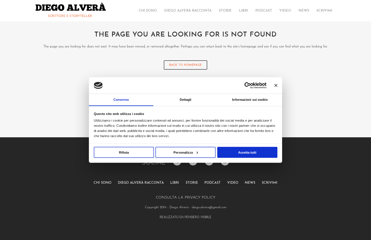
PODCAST (212, 183)
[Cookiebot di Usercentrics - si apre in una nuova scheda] (247, 85)
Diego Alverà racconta (141, 183)
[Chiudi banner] (275, 85)
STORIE (192, 183)
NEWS (250, 183)
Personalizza (183, 152)
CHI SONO (102, 183)
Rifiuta (124, 152)
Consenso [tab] (121, 99)
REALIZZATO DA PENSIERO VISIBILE (185, 217)
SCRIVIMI (269, 183)
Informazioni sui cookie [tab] (250, 99)
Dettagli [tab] (186, 99)
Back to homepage (185, 65)
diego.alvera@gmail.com (209, 207)
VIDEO (232, 183)
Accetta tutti (247, 152)
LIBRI (174, 183)
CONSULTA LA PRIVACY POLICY (185, 198)
